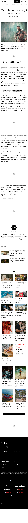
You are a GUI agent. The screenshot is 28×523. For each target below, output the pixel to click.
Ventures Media (5, 461)
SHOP (16, 1)
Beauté (7, 4)
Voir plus (14, 414)
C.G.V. (15, 461)
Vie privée (3, 464)
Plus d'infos (12, 474)
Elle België (3, 454)
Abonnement (4, 451)
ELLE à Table (19, 4)
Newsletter (23, 1)
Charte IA (3, 467)
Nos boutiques (17, 454)
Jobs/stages (17, 451)
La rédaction (15, 16)
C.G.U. (15, 458)
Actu (14, 271)
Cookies (16, 464)
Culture (13, 4)
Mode (3, 4)
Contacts (3, 458)
